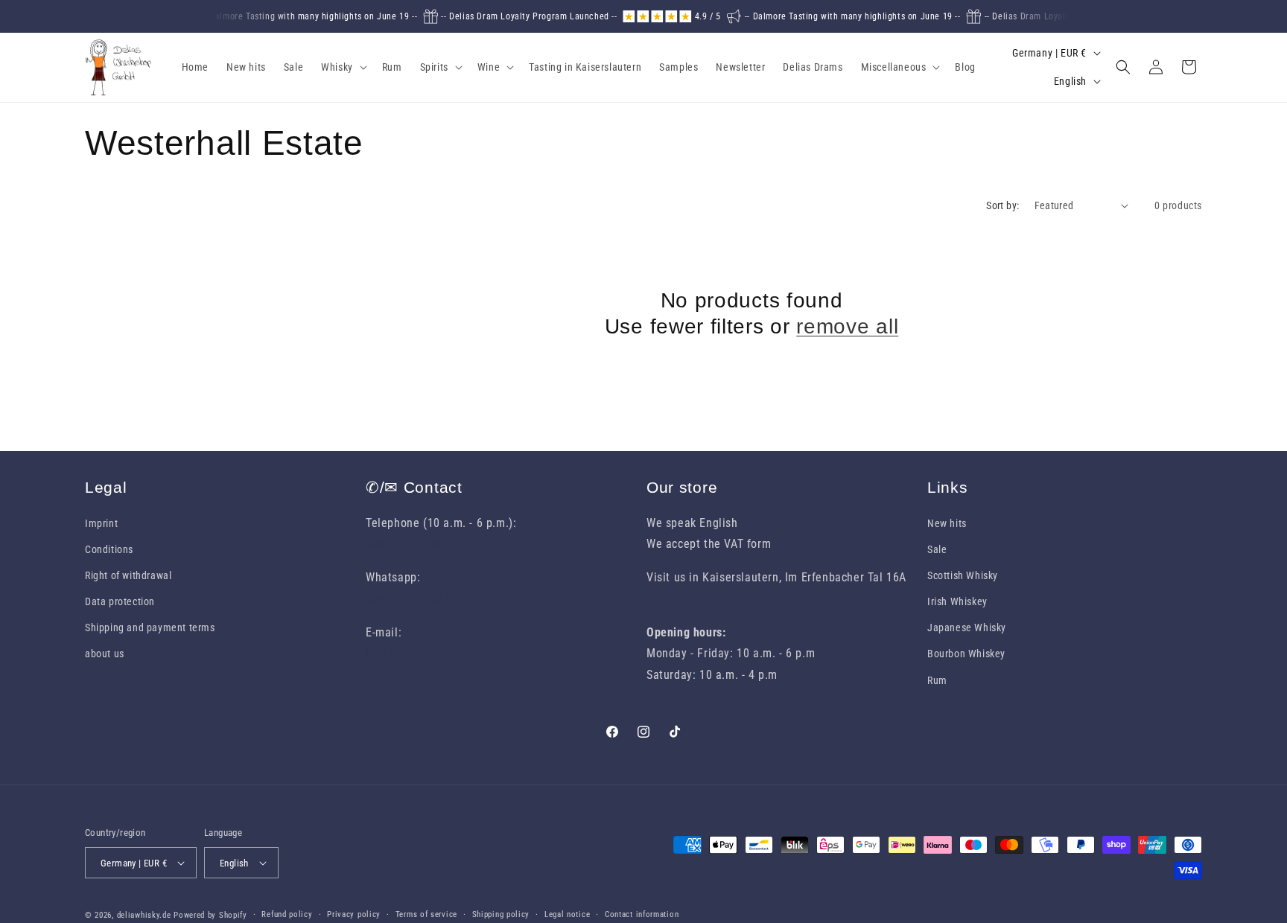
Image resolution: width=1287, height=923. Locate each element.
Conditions (109, 549)
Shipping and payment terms (150, 627)
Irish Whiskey (957, 601)
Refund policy (286, 914)
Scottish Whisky (962, 575)
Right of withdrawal (128, 575)
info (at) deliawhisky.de (427, 653)
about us (104, 653)
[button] (342, 67)
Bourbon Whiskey (966, 653)
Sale (937, 549)
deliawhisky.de (144, 915)
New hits (947, 523)
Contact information (642, 914)
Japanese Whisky (966, 627)
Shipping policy (501, 914)
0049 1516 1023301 (417, 599)
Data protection (120, 601)
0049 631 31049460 (417, 544)
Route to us (676, 599)
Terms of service (426, 914)
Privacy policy (354, 914)
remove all (847, 326)
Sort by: (1002, 205)
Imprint (101, 523)
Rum (937, 680)
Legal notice (567, 914)
